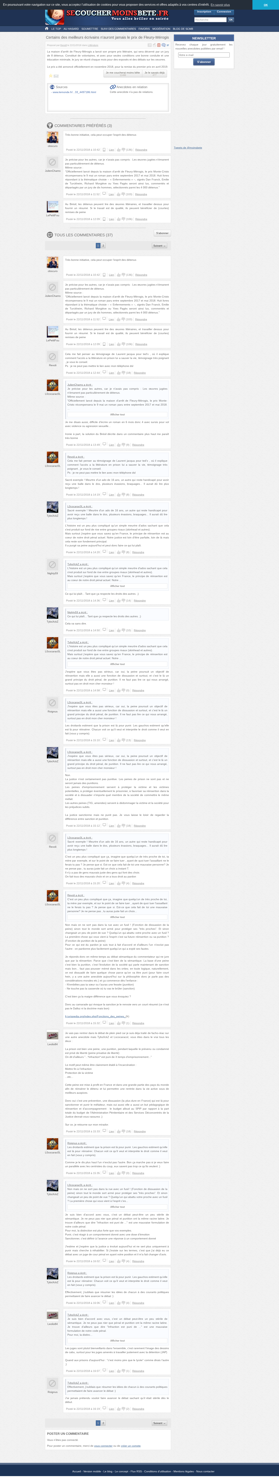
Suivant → (159, 245)
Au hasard (71, 28)
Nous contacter (205, 1471)
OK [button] (266, 4)
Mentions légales (183, 1471)
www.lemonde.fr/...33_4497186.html (74, 92)
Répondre (141, 149)
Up (119, 150)
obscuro (53, 145)
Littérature (93, 45)
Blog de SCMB (183, 28)
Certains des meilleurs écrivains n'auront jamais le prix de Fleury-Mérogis (107, 37)
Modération (161, 28)
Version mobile (92, 1471)
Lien (111, 149)
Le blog (107, 1471)
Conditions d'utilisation (157, 1471)
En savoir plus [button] (220, 4)
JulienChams (53, 170)
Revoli (52, 365)
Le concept (121, 1471)
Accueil (76, 1471)
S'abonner (162, 233)
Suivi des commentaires (118, 28)
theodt (63, 45)
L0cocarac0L (53, 393)
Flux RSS (136, 1471)
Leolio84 (52, 1044)
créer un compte (131, 1445)
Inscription (204, 11)
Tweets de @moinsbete (188, 147)
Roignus (53, 711)
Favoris (144, 28)
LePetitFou (52, 215)
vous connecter (103, 1445)
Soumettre (89, 28)
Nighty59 (52, 573)
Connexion (224, 11)
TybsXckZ (52, 515)
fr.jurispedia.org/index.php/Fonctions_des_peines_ (95, 1016)
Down (123, 150)
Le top (56, 28)
